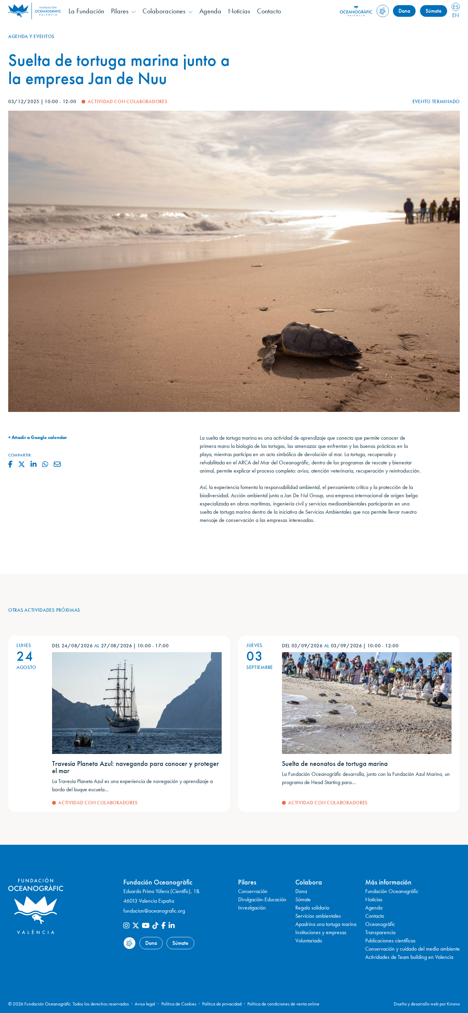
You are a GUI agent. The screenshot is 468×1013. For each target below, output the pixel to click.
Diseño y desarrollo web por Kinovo (427, 1004)
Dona (404, 10)
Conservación (253, 891)
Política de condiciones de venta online (283, 1004)
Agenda (210, 11)
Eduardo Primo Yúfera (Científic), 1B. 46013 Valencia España (161, 896)
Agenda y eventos (31, 36)
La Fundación (86, 11)
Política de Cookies (178, 1004)
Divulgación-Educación (262, 899)
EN (455, 15)
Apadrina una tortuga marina (325, 924)
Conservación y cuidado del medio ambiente (412, 948)
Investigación (252, 907)
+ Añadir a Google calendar (37, 437)
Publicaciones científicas (390, 940)
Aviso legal (145, 1004)
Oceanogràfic (380, 924)
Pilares (119, 11)
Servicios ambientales (318, 916)
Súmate (434, 10)
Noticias (239, 11)
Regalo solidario (312, 907)
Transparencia (380, 932)
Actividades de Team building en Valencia (409, 957)
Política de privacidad (222, 1004)
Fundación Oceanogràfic (391, 891)
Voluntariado (308, 940)
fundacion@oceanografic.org (154, 910)
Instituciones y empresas (320, 932)
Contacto (269, 11)
